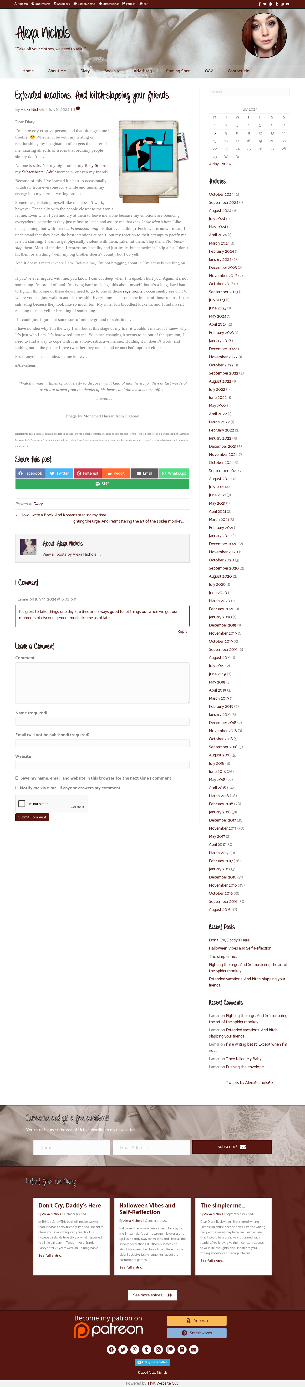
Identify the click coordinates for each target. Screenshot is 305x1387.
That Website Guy (162, 1383)
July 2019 (216, 665)
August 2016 (220, 909)
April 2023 (218, 324)
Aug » (226, 164)
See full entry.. (49, 1256)
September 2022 (223, 373)
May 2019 (217, 682)
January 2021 (219, 535)
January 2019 (220, 714)
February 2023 (221, 332)
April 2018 (217, 787)
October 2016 (221, 893)
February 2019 (221, 706)
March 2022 (219, 422)
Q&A (209, 71)
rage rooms (132, 291)
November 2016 (223, 885)
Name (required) (31, 713)
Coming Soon (178, 71)
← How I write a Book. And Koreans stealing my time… (61, 515)
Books (110, 71)
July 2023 (217, 300)
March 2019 (219, 698)
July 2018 (216, 763)
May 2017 (217, 836)
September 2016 (223, 901)
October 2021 (221, 462)
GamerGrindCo (86, 4)
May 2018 (217, 779)
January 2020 (220, 617)
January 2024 (220, 259)
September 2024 (223, 202)
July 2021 (216, 487)
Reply (182, 631)
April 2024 (218, 235)
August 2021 (219, 479)
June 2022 (218, 397)
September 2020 (224, 568)
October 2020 (221, 560)
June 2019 (217, 674)
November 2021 (223, 454)
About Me (57, 71)
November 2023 (223, 275)
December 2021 (222, 446)
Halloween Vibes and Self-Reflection (240, 948)
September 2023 (223, 292)
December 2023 (223, 267)
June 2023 (217, 308)
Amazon (22, 4)
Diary (85, 71)
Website (23, 757)
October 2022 (221, 365)
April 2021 (217, 511)
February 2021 (221, 527)
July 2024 (217, 218)
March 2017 (219, 853)
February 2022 (221, 430)
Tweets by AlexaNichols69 (249, 1082)
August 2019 (220, 657)
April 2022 (218, 414)
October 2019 (221, 641)
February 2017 (221, 861)
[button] (232, 1147)
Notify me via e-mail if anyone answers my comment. (71, 788)
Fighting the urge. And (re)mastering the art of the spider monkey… (248, 968)
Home (28, 71)
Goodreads (63, 4)
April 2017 (217, 844)
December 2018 (222, 722)
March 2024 (219, 243)
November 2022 (223, 357)
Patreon (130, 4)
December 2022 (223, 349)
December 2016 (222, 877)
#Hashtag (143, 71)
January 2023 (220, 340)
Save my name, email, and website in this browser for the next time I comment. (96, 778)
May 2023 (217, 316)
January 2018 (220, 812)
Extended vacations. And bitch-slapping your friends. (247, 982)
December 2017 (222, 820)
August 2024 (220, 210)
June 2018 (217, 771)
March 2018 (219, 796)
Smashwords (42, 4)
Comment (25, 658)
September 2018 (223, 747)
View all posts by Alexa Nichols (72, 554)
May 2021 (217, 503)
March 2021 (219, 519)
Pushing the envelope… (246, 1067)
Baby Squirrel (97, 165)
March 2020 (219, 601)
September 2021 (223, 470)
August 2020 (220, 576)
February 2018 (221, 804)
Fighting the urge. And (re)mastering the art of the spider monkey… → (130, 521)
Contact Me (238, 71)
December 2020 (223, 544)
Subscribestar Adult (39, 172)
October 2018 (221, 739)
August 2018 (220, 755)
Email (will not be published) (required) (52, 735)
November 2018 (223, 731)
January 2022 (220, 438)
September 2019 (223, 649)
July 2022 (217, 389)
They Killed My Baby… (245, 1059)
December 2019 (222, 625)
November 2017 (222, 828)
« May (214, 164)
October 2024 (221, 194)
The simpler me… (223, 956)
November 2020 (223, 552)
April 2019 (217, 690)
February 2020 (221, 609)
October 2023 (221, 284)
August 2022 (220, 381)
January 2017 (219, 869)
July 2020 (217, 584)
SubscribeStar (110, 4)
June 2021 (217, 495)
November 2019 (223, 633)
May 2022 (217, 405)
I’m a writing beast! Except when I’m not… (248, 1047)
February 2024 (221, 251)
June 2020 (218, 592)
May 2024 (217, 227)
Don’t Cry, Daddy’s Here (229, 940)
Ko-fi (146, 4)
